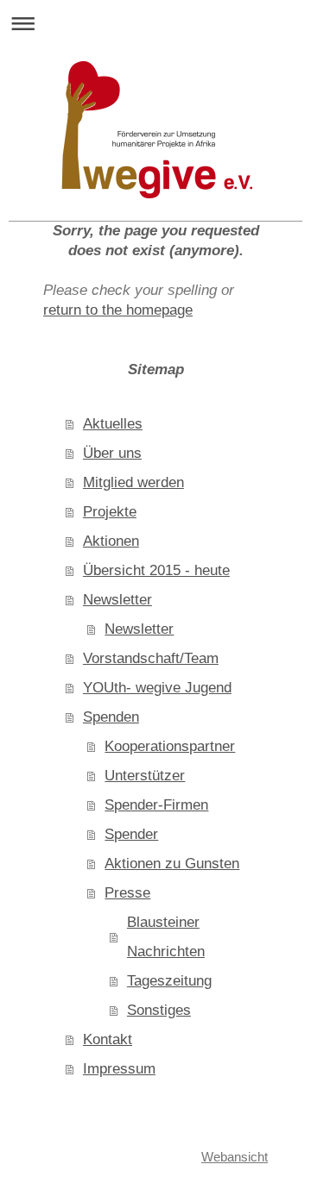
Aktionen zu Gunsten (172, 863)
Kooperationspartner (170, 746)
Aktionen (111, 541)
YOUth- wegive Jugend (157, 687)
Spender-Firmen (156, 805)
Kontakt (107, 1039)
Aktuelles (113, 424)
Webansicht (234, 1156)
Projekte (109, 512)
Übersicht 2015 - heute (156, 570)
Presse (127, 893)
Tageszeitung (169, 981)
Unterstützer (145, 775)
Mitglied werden (133, 482)
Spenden (111, 717)
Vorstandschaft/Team (151, 658)
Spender (131, 834)
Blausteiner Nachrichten (166, 937)
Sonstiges (159, 1010)
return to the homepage (118, 310)
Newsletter (117, 600)
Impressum (119, 1069)
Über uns (112, 453)
